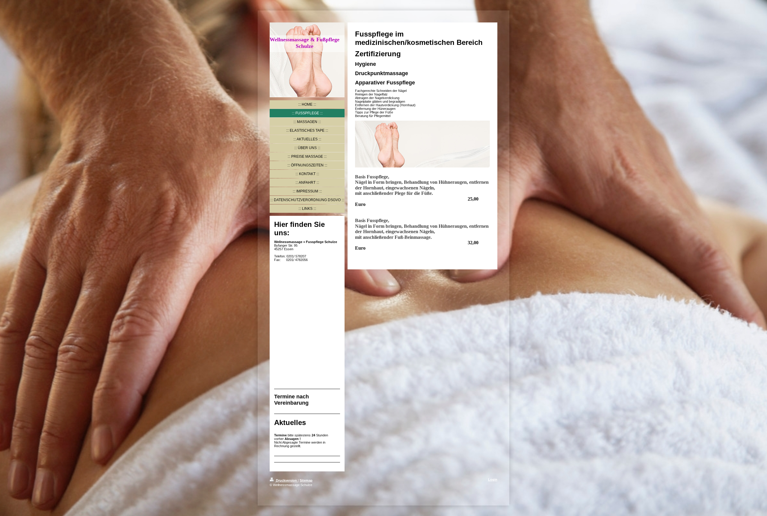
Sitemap (306, 480)
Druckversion (286, 480)
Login (492, 479)
